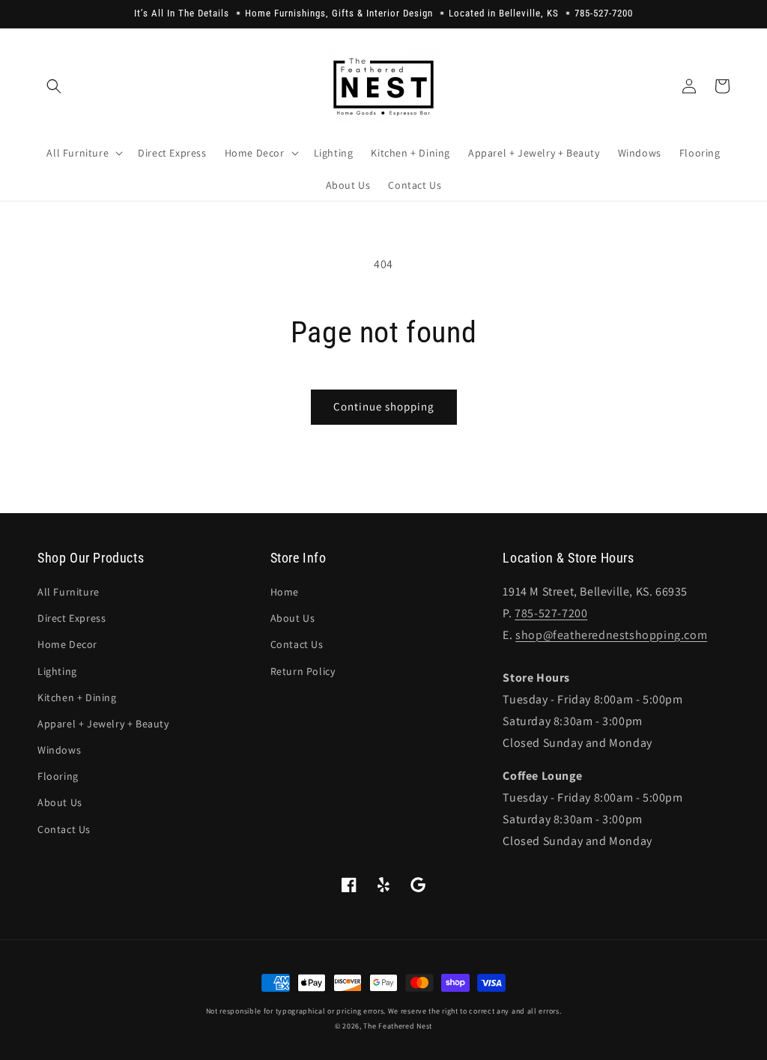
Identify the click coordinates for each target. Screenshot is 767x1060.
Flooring (58, 776)
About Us (59, 802)
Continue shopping (383, 406)
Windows (59, 750)
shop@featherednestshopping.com (611, 635)
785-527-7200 (551, 613)
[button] (53, 86)
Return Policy (303, 671)
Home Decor (67, 644)
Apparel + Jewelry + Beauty (103, 723)
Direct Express (71, 618)
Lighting (57, 671)
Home (284, 592)
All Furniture (68, 592)
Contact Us (64, 829)
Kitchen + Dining (77, 697)
